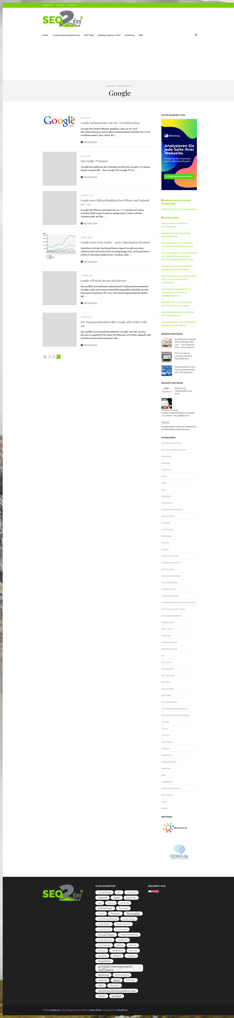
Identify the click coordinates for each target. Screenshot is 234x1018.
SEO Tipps (130, 980)
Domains (165, 523)
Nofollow (117, 956)
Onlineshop (131, 956)
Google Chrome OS (170, 562)
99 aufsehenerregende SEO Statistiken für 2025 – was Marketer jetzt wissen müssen (185, 343)
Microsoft (102, 956)
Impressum (72, 5)
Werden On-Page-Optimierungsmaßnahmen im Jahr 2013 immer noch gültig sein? (178, 413)
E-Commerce (167, 529)
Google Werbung (104, 945)
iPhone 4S (132, 945)
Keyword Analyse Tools (173, 609)
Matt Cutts (166, 629)
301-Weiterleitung (104, 892)
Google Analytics (170, 556)
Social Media (167, 689)
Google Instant (121, 929)
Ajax (119, 892)
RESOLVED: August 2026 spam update (178, 209)
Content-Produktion (172, 509)
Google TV (122, 940)
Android (165, 463)
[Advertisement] (119, 60)
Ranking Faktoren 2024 (109, 35)
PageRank (166, 635)
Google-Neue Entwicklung (107, 919)
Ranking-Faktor (169, 642)
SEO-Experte (167, 669)
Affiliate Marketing (171, 443)
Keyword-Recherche (171, 615)
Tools (164, 728)
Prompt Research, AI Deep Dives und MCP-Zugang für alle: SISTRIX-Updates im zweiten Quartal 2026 (179, 256)
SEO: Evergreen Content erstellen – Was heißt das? (184, 356)
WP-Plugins (167, 795)
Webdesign (166, 755)
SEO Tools (89, 35)
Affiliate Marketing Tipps (173, 449)
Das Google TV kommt (94, 161)
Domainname (123, 908)
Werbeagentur (168, 762)
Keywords (101, 950)
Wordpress (167, 781)
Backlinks (131, 897)
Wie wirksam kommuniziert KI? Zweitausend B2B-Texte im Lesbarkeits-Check (176, 292)
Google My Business (171, 576)
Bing (163, 489)
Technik (165, 722)
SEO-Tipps (165, 682)
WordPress (122, 1010)
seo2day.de (54, 1010)
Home (45, 35)
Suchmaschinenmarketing (174, 708)
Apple (164, 476)
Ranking (103, 975)
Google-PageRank (170, 596)
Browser (165, 496)
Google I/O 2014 (104, 929)
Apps (163, 483)
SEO (163, 655)
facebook (115, 913)
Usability (165, 748)
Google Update (168, 589)
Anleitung (129, 35)
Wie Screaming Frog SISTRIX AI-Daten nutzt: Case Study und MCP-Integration (179, 279)
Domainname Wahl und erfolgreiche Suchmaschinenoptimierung (178, 428)
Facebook (166, 536)
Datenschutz (48, 5)
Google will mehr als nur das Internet (103, 280)
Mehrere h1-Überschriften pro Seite (183, 391)
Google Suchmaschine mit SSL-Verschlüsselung (110, 123)
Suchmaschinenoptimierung (66, 35)
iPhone (120, 945)
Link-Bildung (117, 950)
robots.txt (102, 980)
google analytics (104, 924)
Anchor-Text (131, 892)
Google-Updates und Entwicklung (178, 602)
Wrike (164, 801)
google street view (105, 940)
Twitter (165, 735)
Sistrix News (171, 217)
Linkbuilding (167, 622)
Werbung (166, 768)
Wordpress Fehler (170, 788)
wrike (116, 996)
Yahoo (164, 808)
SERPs (100, 985)
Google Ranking (169, 582)
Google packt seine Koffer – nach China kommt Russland (115, 242)
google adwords (129, 919)
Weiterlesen (90, 142)
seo (116, 980)
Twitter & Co (167, 742)
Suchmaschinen (169, 702)
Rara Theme (96, 1010)
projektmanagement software (115, 968)
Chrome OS (166, 503)
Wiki (141, 35)
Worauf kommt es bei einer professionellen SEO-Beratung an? (185, 369)
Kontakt (60, 5)
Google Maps (167, 569)
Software (166, 695)
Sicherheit (114, 985)
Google (165, 542)
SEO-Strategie (168, 675)
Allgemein (166, 456)
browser (111, 903)
